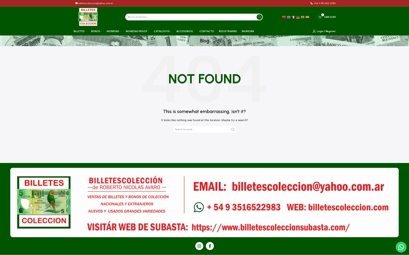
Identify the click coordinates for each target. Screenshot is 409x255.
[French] (293, 16)
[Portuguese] (303, 16)
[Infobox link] (323, 3)
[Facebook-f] (210, 246)
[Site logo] (88, 16)
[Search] (233, 129)
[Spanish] (307, 16)
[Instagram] (199, 246)
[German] (298, 16)
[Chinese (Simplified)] (284, 16)
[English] (289, 16)
